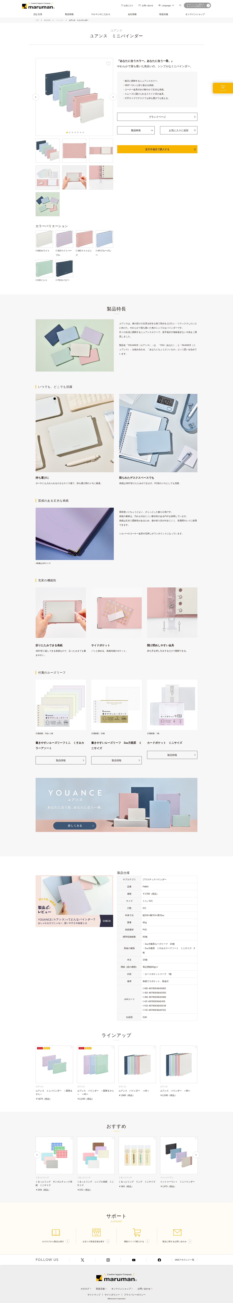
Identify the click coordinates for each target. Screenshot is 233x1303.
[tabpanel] (74, 97)
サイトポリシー (112, 1295)
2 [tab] (69, 132)
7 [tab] (83, 132)
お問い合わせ (147, 5)
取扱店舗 (100, 1288)
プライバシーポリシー (134, 1295)
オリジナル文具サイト (196, 5)
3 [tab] (72, 132)
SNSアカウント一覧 (184, 1259)
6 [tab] (80, 132)
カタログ (85, 1288)
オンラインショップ (121, 1288)
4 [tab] (75, 132)
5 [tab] (77, 132)
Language (166, 5)
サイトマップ (94, 1295)
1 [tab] (67, 132)
